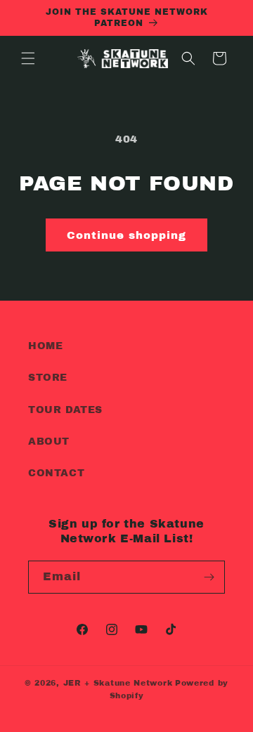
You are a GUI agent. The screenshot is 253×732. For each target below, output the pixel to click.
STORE (47, 377)
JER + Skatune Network (118, 683)
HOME (45, 346)
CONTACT (56, 473)
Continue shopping (126, 235)
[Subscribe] (208, 577)
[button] (28, 58)
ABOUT (49, 441)
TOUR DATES (65, 410)
